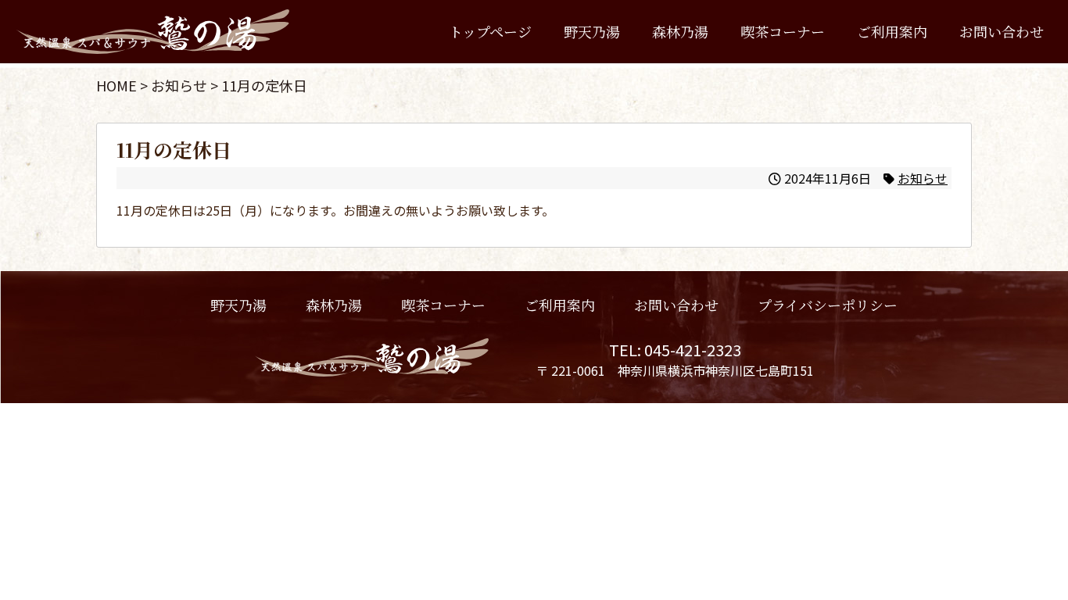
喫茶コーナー (782, 31)
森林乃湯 (680, 31)
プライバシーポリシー (827, 305)
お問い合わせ (1001, 31)
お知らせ (923, 178)
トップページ (490, 31)
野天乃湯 (592, 31)
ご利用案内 (892, 31)
